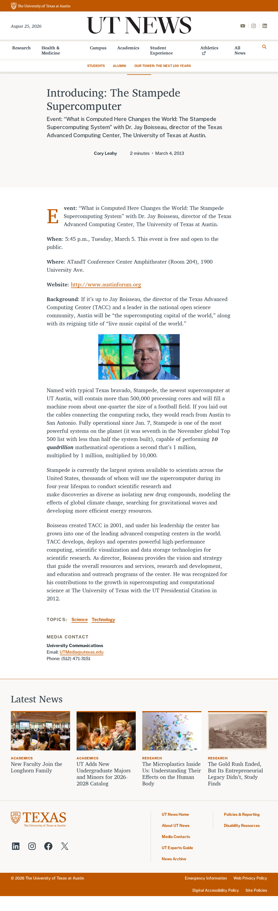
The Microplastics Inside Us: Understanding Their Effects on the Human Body (171, 774)
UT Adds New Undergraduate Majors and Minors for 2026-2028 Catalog (104, 774)
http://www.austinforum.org (106, 284)
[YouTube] (242, 25)
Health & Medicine (51, 50)
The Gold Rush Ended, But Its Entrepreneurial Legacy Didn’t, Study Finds (235, 774)
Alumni (119, 66)
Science (79, 619)
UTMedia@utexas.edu (81, 652)
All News (240, 50)
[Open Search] (264, 47)
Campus (98, 47)
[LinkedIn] (264, 25)
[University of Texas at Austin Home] (41, 6)
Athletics (209, 47)
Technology (103, 619)
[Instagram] (253, 25)
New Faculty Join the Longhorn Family (36, 767)
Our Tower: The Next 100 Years (162, 66)
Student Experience (161, 50)
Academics (128, 47)
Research (21, 47)
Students (96, 66)
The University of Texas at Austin (55, 878)
